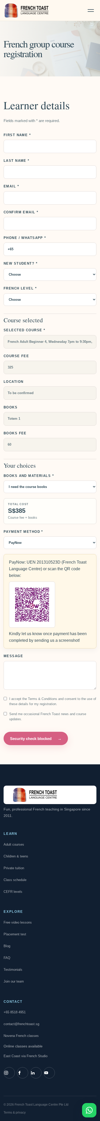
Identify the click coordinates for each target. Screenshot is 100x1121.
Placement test (15, 934)
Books (10, 407)
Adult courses (14, 844)
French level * (20, 288)
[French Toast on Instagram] (9, 1072)
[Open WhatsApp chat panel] (89, 1110)
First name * (17, 135)
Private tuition (14, 868)
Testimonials (13, 970)
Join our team (14, 981)
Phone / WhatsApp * (25, 238)
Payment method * (23, 532)
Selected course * (24, 330)
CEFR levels (13, 892)
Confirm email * (21, 212)
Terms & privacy (15, 1112)
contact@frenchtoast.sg (21, 1024)
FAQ (7, 958)
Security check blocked (36, 738)
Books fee (15, 433)
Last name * (16, 161)
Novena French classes (21, 1036)
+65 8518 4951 (15, 1012)
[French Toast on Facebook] (22, 1072)
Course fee (16, 356)
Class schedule (15, 880)
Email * (11, 186)
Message (13, 656)
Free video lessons (18, 922)
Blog (7, 946)
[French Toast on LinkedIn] (36, 1072)
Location (13, 382)
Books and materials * (29, 476)
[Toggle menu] (90, 10)
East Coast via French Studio (25, 1056)
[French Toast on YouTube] (49, 1072)
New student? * (20, 263)
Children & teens (16, 856)
